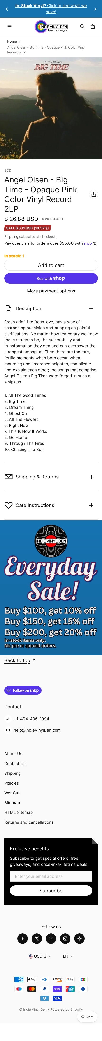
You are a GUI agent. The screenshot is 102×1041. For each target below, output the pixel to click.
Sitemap (12, 802)
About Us (13, 753)
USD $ (40, 956)
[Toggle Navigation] (9, 26)
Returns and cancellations (29, 822)
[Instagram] (65, 938)
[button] (82, 26)
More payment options (51, 291)
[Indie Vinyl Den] (51, 26)
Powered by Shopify (66, 1009)
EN (65, 956)
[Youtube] (51, 938)
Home (12, 41)
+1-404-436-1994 (31, 719)
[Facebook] (22, 938)
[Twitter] (37, 938)
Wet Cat (11, 792)
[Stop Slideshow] (9, 646)
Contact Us (15, 763)
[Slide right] (95, 9)
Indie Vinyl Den (35, 1009)
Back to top (17, 660)
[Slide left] (6, 9)
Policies (11, 783)
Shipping (11, 237)
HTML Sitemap (18, 812)
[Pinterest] (79, 938)
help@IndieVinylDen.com (37, 730)
